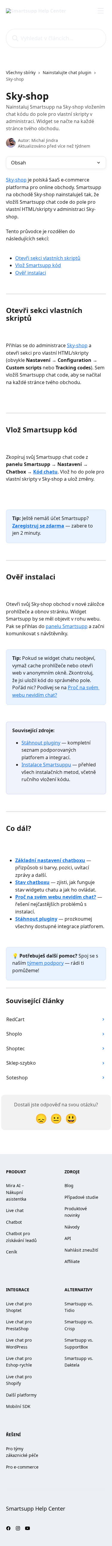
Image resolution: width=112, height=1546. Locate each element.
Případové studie (81, 1197)
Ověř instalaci (30, 272)
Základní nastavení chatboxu (50, 860)
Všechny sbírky (21, 72)
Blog (69, 1185)
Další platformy (21, 1395)
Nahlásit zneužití (81, 1250)
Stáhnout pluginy (41, 742)
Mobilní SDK (18, 1406)
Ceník (11, 1252)
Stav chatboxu (32, 882)
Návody (72, 1227)
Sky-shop (16, 179)
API (68, 1238)
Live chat (15, 1210)
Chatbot (14, 1222)
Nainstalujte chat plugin (67, 72)
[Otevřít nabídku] (100, 10)
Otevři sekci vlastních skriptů (47, 258)
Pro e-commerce (22, 1467)
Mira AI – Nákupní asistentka (16, 1192)
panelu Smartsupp (67, 626)
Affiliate (72, 1261)
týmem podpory (45, 963)
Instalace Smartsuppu (46, 764)
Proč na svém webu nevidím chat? (55, 897)
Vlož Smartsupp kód (38, 265)
